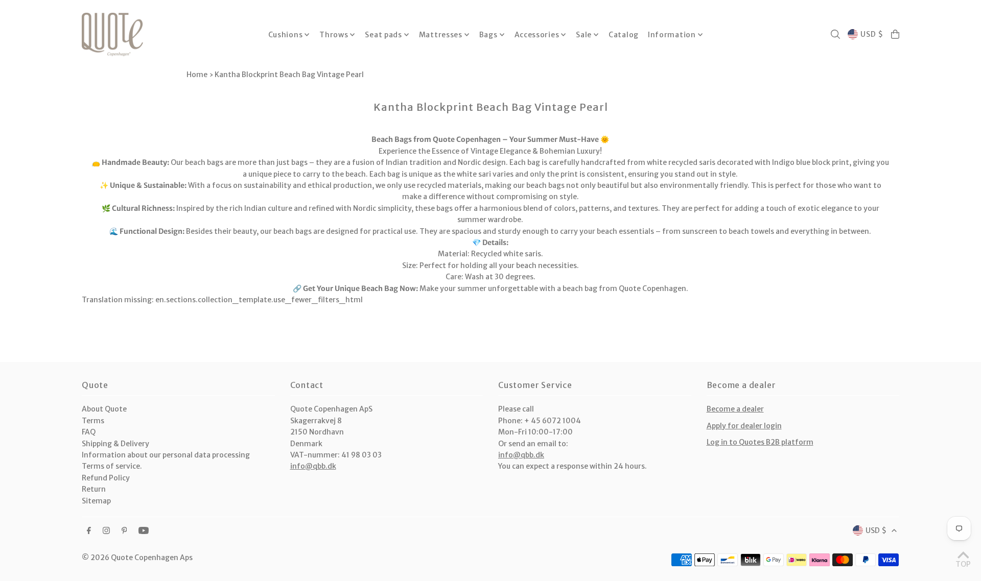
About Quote (104, 409)
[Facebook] (89, 531)
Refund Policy (106, 477)
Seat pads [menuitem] (383, 34)
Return (94, 489)
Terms (93, 420)
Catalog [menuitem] (624, 34)
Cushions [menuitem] (285, 34)
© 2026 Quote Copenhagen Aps (137, 557)
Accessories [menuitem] (537, 34)
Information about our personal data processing (166, 454)
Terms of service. (112, 466)
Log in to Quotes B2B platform (760, 442)
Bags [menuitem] (488, 34)
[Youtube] (143, 531)
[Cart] (895, 34)
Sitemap (96, 500)
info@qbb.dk (313, 466)
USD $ (871, 34)
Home (196, 74)
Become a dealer (735, 409)
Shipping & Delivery (115, 443)
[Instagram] (106, 531)
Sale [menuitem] (584, 34)
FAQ (89, 432)
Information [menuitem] (672, 34)
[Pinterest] (124, 531)
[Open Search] (835, 34)
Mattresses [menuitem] (440, 34)
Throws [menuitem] (333, 34)
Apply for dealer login (744, 425)
